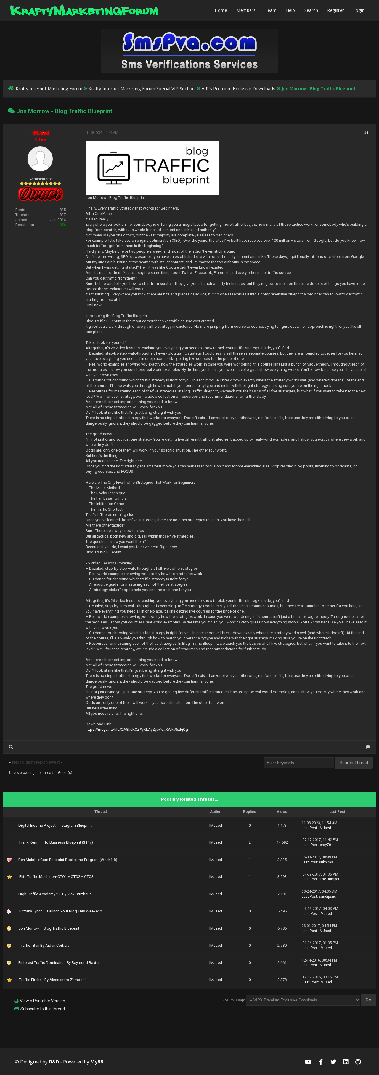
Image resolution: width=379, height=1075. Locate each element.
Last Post (309, 828)
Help (290, 10)
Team (271, 10)
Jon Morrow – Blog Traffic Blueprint (48, 928)
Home (221, 10)
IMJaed (215, 825)
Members (246, 10)
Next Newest (48, 762)
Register (335, 10)
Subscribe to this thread (42, 1008)
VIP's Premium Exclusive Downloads (238, 88)
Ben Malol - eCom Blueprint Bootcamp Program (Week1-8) (67, 860)
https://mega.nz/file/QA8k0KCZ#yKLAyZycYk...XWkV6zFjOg (137, 729)
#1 (366, 133)
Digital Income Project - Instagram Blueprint (55, 825)
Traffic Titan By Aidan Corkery (44, 945)
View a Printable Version (42, 1000)
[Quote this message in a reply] (368, 747)
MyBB (96, 1061)
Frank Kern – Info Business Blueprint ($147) (56, 842)
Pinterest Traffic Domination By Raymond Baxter (58, 962)
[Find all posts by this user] (11, 747)
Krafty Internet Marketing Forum (49, 88)
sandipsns (327, 896)
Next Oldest (22, 762)
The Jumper (329, 879)
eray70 (325, 845)
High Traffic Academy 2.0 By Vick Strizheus (54, 894)
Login (358, 10)
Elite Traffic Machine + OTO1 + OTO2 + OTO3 (56, 876)
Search (311, 10)
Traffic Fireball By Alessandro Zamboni (52, 979)
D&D (54, 1061)
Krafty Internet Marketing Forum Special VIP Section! (142, 88)
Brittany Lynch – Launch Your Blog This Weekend (60, 911)
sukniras (326, 862)
